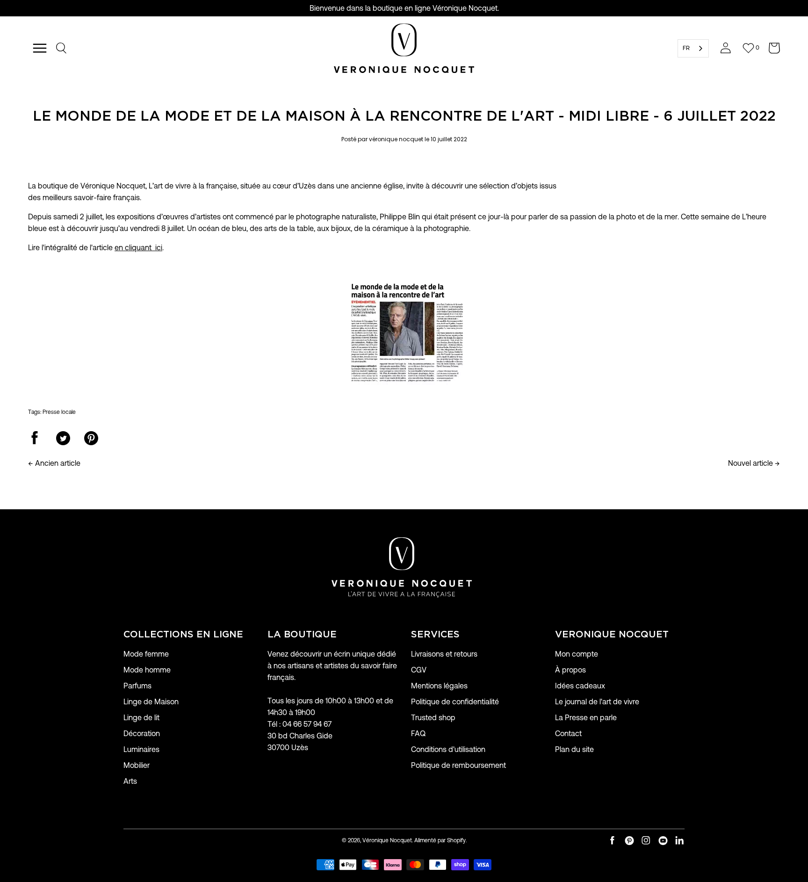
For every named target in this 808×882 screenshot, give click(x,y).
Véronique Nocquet (387, 840)
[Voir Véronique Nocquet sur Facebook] (612, 840)
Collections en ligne (183, 634)
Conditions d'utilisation (448, 749)
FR (686, 47)
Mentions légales (439, 686)
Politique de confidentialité (455, 702)
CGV (418, 670)
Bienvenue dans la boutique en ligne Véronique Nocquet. (404, 8)
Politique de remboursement (458, 765)
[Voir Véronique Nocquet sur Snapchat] (680, 840)
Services (435, 634)
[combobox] (693, 48)
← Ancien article (54, 463)
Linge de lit (141, 718)
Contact (568, 733)
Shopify (456, 840)
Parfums (137, 686)
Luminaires (141, 749)
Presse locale (59, 412)
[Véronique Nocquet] (404, 48)
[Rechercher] (61, 48)
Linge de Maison (151, 702)
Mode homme (147, 670)
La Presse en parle (586, 718)
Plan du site (574, 749)
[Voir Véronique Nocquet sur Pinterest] (629, 840)
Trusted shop (433, 718)
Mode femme (146, 654)
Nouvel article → (754, 463)
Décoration (141, 733)
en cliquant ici (138, 248)
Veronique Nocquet (612, 634)
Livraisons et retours (444, 654)
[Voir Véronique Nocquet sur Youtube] (663, 840)
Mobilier (136, 765)
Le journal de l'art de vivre (597, 702)
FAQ (418, 733)
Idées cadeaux (580, 686)
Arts (130, 781)
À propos (570, 670)
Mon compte (576, 654)
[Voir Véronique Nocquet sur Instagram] (646, 840)
